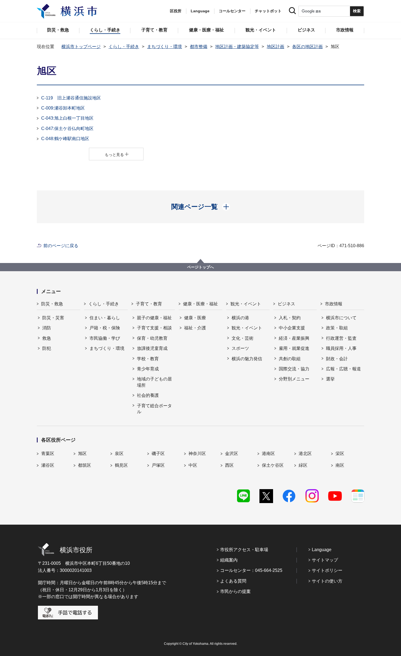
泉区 (119, 453)
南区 (340, 465)
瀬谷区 (47, 465)
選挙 (330, 379)
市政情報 (333, 304)
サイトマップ (325, 560)
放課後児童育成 (152, 348)
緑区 (303, 465)
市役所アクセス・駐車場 (244, 549)
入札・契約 (290, 317)
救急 (46, 338)
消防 (46, 328)
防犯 (46, 348)
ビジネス (286, 304)
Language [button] (200, 11)
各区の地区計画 (307, 46)
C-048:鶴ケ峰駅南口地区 (65, 138)
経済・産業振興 (294, 338)
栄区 (340, 453)
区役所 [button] (175, 11)
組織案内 (229, 560)
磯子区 (158, 453)
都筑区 (84, 465)
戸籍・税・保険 (104, 328)
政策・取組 (337, 328)
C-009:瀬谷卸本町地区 (63, 108)
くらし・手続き (124, 46)
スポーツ (240, 348)
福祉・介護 (195, 328)
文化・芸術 (242, 338)
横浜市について (341, 317)
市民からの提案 (235, 591)
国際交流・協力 (294, 369)
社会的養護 (148, 395)
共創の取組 (290, 358)
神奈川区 (197, 453)
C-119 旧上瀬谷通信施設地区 (71, 98)
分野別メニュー (294, 379)
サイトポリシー (327, 570)
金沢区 (231, 453)
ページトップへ (200, 267)
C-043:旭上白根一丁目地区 (67, 118)
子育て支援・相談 (154, 328)
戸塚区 (158, 465)
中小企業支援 (292, 328)
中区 (192, 465)
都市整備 (198, 46)
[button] (200, 206)
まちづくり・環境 (164, 46)
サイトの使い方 (327, 581)
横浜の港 (240, 317)
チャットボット (268, 11)
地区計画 (275, 46)
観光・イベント (246, 304)
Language (321, 549)
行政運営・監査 (341, 338)
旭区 (82, 453)
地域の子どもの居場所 (154, 382)
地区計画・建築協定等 (237, 46)
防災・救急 (52, 304)
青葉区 (47, 453)
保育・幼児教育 (152, 338)
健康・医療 (195, 317)
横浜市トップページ (81, 46)
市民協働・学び (104, 338)
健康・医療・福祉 (200, 304)
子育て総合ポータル (154, 408)
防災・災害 (53, 317)
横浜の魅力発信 (247, 358)
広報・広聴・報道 (343, 369)
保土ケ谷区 (273, 465)
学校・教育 (148, 358)
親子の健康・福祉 (154, 317)
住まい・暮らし (104, 317)
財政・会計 (337, 358)
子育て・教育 (149, 304)
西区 (229, 465)
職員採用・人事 (341, 348)
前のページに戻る (60, 245)
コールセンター (232, 11)
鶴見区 (121, 465)
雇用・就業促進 (294, 348)
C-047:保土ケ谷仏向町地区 (67, 128)
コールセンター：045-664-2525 (251, 570)
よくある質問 (233, 581)
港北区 (305, 453)
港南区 (268, 453)
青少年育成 (148, 369)
